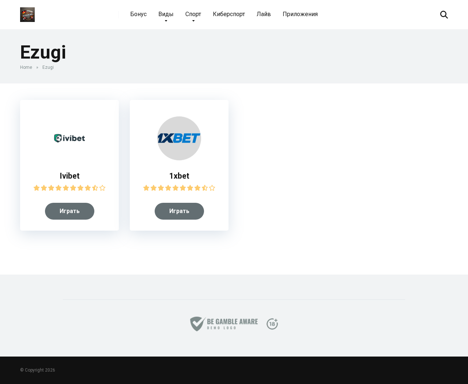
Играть (70, 211)
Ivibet (70, 175)
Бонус (138, 14)
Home (26, 67)
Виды (166, 14)
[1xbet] (179, 158)
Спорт (193, 14)
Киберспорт (229, 14)
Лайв (264, 14)
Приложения (300, 14)
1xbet (179, 175)
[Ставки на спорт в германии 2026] (27, 12)
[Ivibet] (69, 158)
